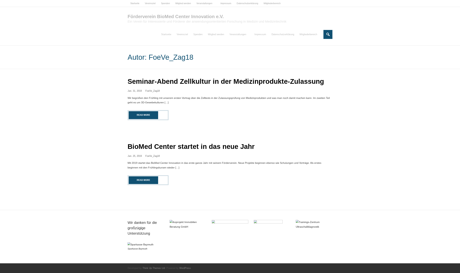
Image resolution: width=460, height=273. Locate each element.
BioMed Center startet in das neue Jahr (191, 146)
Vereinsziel (150, 3)
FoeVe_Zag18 (152, 91)
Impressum (225, 3)
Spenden (165, 3)
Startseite (134, 3)
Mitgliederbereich (272, 3)
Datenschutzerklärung (247, 3)
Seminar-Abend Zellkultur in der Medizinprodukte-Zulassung (226, 81)
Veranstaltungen (204, 3)
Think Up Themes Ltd (153, 268)
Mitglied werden (183, 3)
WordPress (185, 268)
